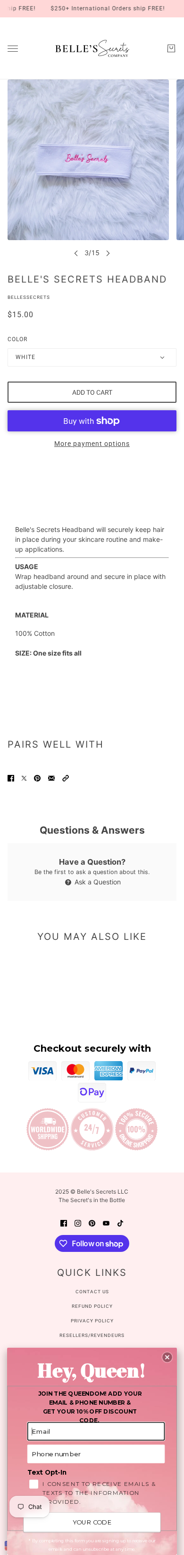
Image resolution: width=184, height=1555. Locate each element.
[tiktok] (120, 1222)
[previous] (75, 253)
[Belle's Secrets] (92, 48)
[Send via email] (51, 777)
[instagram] (78, 1222)
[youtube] (106, 1222)
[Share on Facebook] (11, 777)
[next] (108, 253)
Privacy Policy (92, 1320)
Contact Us (92, 1291)
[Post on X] (24, 777)
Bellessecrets (29, 297)
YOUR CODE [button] (92, 1522)
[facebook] (64, 1222)
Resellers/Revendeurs (92, 1335)
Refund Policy (92, 1306)
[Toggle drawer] (13, 49)
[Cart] (171, 48)
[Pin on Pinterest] (37, 777)
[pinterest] (92, 1222)
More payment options (92, 443)
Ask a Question (97, 882)
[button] (66, 777)
